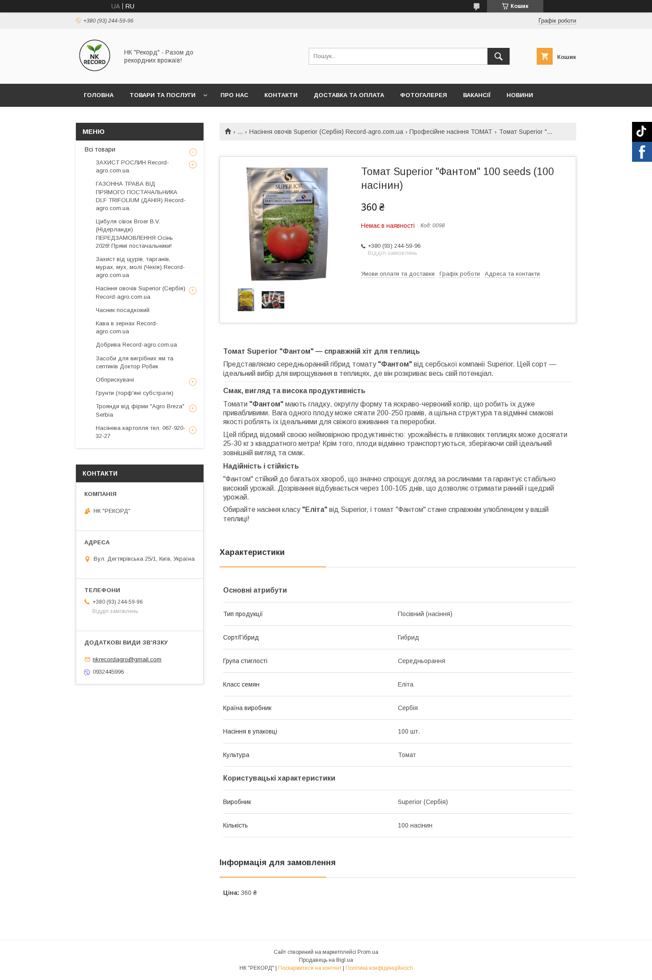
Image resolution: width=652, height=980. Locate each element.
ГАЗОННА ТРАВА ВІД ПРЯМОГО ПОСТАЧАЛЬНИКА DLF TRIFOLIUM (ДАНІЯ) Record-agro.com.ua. (141, 195)
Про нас (234, 95)
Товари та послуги (163, 95)
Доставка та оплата (349, 95)
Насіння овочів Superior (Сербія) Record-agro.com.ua (326, 131)
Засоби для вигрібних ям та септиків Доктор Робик (134, 362)
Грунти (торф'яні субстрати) (134, 393)
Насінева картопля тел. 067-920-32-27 (140, 432)
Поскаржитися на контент (310, 968)
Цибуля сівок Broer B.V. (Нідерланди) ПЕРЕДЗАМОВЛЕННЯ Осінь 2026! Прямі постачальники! (134, 233)
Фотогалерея (423, 95)
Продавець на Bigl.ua (326, 960)
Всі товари (100, 149)
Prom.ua (367, 952)
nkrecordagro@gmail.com (127, 659)
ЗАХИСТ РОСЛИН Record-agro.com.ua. (132, 166)
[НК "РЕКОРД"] (95, 72)
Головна (99, 95)
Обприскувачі (115, 379)
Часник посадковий (122, 310)
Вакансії (477, 95)
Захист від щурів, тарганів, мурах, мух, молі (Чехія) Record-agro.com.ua (140, 267)
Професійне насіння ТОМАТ (450, 131)
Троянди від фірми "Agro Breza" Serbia (140, 410)
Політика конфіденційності (379, 968)
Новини (520, 95)
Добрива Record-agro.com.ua (136, 344)
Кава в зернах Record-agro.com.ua (127, 327)
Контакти (281, 95)
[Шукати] (498, 56)
